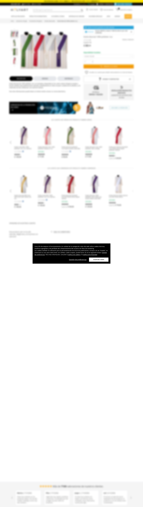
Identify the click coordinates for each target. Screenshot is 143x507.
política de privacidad (90, 255)
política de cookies (74, 255)
